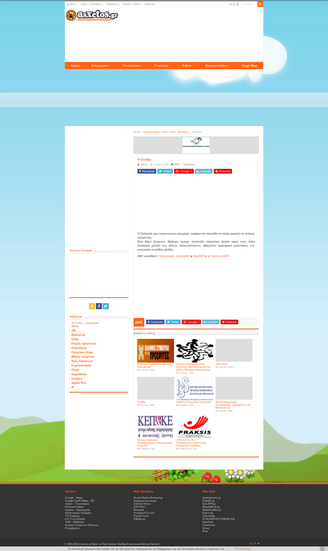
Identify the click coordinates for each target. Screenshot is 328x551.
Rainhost (207, 521)
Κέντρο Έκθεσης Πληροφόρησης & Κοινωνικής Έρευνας (154, 443)
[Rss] (230, 4)
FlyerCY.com (141, 515)
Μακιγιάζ (139, 509)
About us (96, 544)
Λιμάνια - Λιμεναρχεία (77, 509)
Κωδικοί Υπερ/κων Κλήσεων (81, 524)
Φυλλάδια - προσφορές (85, 322)
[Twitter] (237, 4)
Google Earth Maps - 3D (79, 500)
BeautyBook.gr (211, 506)
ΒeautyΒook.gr (190, 477)
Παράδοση (112, 4)
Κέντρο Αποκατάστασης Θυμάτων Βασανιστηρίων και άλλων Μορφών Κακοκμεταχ (193, 367)
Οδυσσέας (222, 364)
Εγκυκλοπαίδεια (151, 132)
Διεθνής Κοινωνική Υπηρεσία (193, 402)
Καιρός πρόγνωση (83, 343)
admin (144, 164)
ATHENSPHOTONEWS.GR (218, 518)
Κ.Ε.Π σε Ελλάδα (75, 518)
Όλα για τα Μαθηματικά (168, 477)
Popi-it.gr (149, 477)
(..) (228, 548)
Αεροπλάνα (79, 374)
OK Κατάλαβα (242, 548)
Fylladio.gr (208, 500)
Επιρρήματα (72, 528)
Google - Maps (74, 497)
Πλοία (75, 369)
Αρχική (136, 132)
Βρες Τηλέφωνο (82, 361)
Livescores (208, 524)
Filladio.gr (139, 518)
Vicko (75, 339)
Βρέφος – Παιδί (131, 4)
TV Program (72, 515)
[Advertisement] (190, 34)
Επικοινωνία (134, 544)
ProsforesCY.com (144, 512)
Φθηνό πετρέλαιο (82, 356)
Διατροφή (150, 4)
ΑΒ (73, 330)
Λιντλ (74, 326)
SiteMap (121, 544)
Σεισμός (76, 378)
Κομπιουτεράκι (81, 365)
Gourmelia (208, 515)
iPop (205, 531)
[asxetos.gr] (92, 14)
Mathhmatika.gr (211, 509)
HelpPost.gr (136, 477)
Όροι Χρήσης (109, 544)
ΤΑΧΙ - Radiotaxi (74, 521)
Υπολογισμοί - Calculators (173, 256)
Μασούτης (78, 334)
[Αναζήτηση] (260, 4)
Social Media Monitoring (148, 497)
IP (72, 387)
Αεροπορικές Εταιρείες (78, 512)
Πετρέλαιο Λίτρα (82, 352)
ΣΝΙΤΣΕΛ (139, 506)
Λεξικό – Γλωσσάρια (91, 4)
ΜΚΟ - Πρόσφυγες (179, 132)
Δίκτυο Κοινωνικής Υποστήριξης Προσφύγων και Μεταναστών (233, 405)
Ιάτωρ (205, 528)
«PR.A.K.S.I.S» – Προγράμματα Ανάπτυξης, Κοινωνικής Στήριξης (191, 443)
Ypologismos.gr (211, 497)
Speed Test (78, 382)
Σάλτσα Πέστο (142, 503)
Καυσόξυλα (79, 347)
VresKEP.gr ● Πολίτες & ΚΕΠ (211, 256)
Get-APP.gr (209, 503)
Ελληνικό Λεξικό (74, 506)
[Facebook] (234, 4)
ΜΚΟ (165, 132)
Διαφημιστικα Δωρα (145, 500)
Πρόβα (141, 402)
